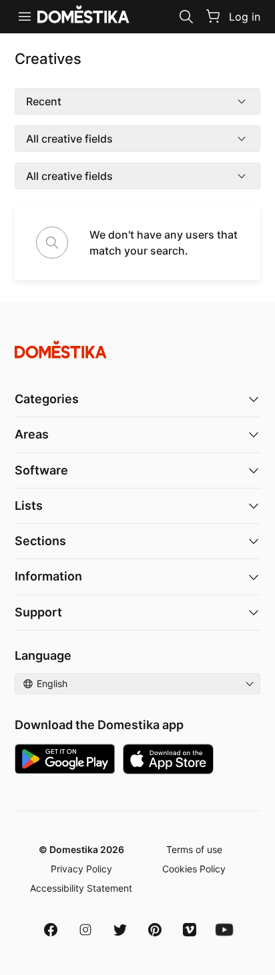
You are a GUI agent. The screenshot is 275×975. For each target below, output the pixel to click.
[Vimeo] (189, 929)
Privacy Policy (81, 868)
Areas (32, 434)
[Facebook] (50, 929)
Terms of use (194, 849)
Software (41, 470)
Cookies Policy (194, 868)
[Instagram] (85, 929)
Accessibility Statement (81, 888)
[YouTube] (224, 929)
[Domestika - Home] (137, 349)
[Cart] (213, 16)
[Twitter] (120, 929)
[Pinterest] (155, 929)
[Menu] (25, 16)
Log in (244, 16)
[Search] (186, 16)
